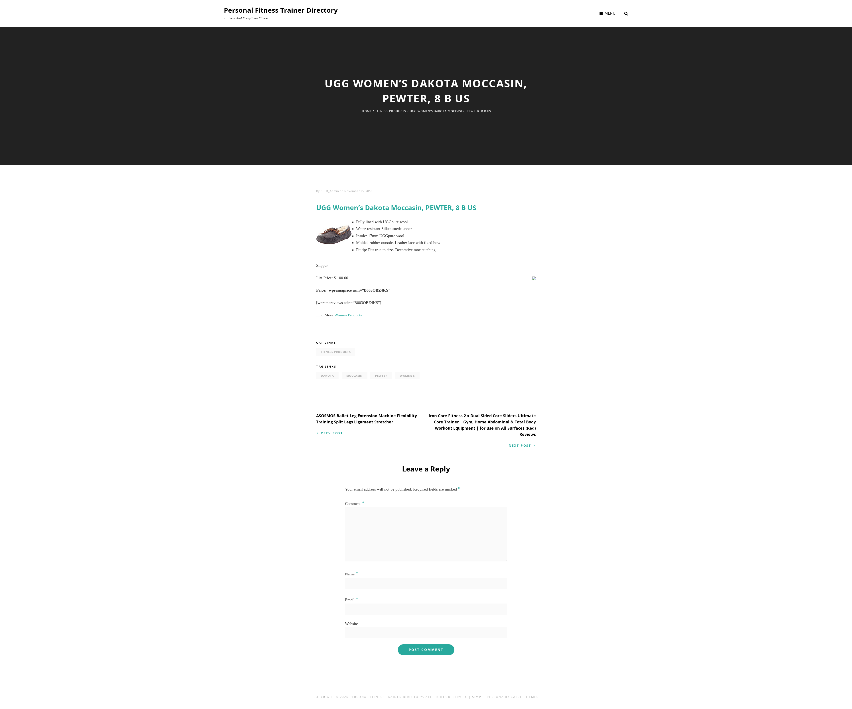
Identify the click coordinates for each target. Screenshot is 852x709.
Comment (355, 503)
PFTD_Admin (330, 191)
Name (351, 574)
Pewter (381, 376)
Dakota (327, 376)
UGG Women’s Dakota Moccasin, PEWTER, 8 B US (396, 207)
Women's (407, 376)
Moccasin (354, 376)
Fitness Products (390, 111)
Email (351, 600)
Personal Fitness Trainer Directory (281, 10)
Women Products (348, 315)
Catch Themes (524, 697)
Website (351, 623)
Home (367, 111)
